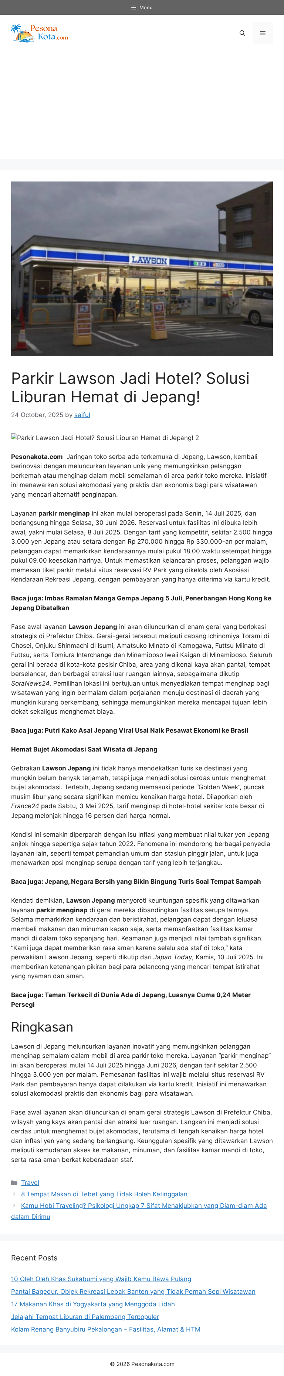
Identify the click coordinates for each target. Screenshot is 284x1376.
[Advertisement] (142, 107)
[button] (242, 33)
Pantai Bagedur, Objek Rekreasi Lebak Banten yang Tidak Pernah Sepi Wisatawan (133, 1291)
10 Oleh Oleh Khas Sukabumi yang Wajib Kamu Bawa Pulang (101, 1279)
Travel (30, 1182)
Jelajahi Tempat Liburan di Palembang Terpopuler (85, 1316)
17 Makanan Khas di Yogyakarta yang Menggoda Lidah (93, 1304)
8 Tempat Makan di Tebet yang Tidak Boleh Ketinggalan (104, 1194)
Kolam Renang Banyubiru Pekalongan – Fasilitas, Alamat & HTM (105, 1329)
